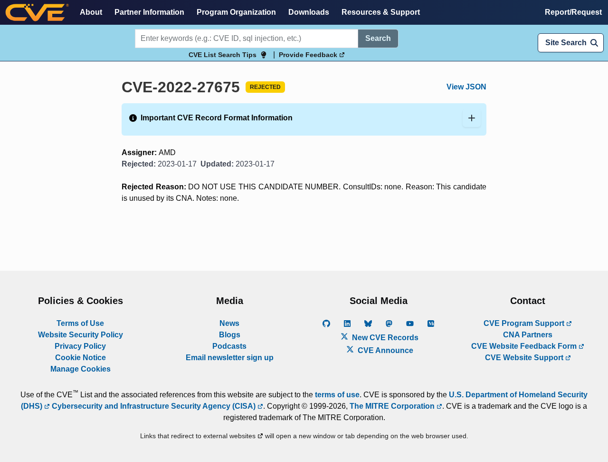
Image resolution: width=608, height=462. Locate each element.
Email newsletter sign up (230, 358)
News (229, 323)
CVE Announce (384, 350)
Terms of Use (80, 323)
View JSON (466, 87)
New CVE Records (384, 338)
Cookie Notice (80, 358)
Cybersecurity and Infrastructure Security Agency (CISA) (153, 406)
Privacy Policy (80, 346)
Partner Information (149, 12)
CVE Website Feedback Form (525, 346)
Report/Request (573, 12)
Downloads (308, 12)
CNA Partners (527, 335)
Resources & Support (381, 12)
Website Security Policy (80, 335)
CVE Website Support (525, 358)
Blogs (229, 335)
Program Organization (236, 12)
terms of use (337, 395)
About (91, 12)
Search (378, 38)
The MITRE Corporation (393, 406)
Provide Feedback (309, 55)
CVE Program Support (525, 323)
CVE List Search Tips (222, 55)
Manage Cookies (80, 369)
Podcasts (229, 346)
